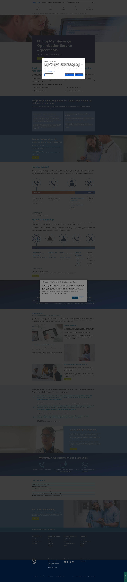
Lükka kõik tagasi (69, 74)
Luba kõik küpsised (79, 74)
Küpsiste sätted (49, 74)
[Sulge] (83, 59)
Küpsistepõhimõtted (51, 71)
